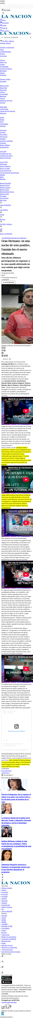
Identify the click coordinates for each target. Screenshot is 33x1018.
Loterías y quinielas (6, 141)
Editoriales (3, 107)
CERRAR (2, 1)
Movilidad (3, 71)
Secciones (5, 23)
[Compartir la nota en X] (5, 356)
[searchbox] (15, 37)
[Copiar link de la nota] (2, 353)
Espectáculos (14, 238)
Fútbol (2, 118)
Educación (3, 90)
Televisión (22, 238)
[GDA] (6, 1009)
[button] (16, 133)
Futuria (2, 60)
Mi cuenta (5, 31)
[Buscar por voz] (30, 37)
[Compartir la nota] (2, 350)
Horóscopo (3, 137)
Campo (2, 64)
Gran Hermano (6, 771)
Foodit (4, 25)
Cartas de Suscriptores (7, 111)
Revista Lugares (5, 188)
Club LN (4, 28)
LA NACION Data (5, 52)
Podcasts (3, 143)
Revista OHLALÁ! (5, 183)
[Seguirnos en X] (2, 962)
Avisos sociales (5, 168)
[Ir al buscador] (3, 13)
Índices (2, 73)
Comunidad (4, 94)
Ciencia (2, 98)
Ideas (2, 177)
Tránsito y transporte (7, 47)
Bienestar (3, 96)
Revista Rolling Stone (7, 192)
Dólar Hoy (3, 62)
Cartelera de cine (5, 154)
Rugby (2, 120)
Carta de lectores (5, 171)
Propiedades (4, 67)
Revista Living (4, 190)
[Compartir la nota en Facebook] (2, 356)
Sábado (2, 175)
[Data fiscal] (2, 1015)
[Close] (2, 874)
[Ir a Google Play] (6, 979)
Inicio (4, 20)
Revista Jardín (4, 194)
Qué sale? (3, 151)
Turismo (2, 132)
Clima (2, 50)
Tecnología (3, 135)
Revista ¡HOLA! (5, 185)
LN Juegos (3, 130)
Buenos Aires (4, 86)
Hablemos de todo (6, 101)
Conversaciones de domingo (9, 173)
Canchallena (4, 124)
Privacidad (13, 1002)
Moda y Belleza (5, 145)
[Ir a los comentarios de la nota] (5, 348)
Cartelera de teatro (6, 156)
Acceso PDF (4, 162)
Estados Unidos (5, 79)
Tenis (1, 122)
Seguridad (3, 88)
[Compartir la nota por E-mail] (7, 356)
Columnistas (4, 109)
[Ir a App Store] (6, 983)
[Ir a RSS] (2, 973)
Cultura (2, 92)
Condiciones (5, 1002)
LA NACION (5, 238)
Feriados (3, 139)
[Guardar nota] (2, 348)
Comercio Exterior (6, 69)
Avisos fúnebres (5, 166)
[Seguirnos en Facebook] (2, 956)
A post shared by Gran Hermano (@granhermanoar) (17, 750)
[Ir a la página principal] (16, 17)
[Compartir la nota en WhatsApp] (5, 350)
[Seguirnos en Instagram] (2, 967)
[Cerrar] (30, 34)
